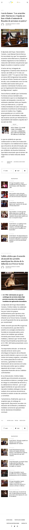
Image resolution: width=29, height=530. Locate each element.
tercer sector (22, 420)
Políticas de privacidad (13, 523)
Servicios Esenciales (6, 253)
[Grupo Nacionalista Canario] (14, 2)
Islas (2, 10)
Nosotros (11, 209)
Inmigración (9, 161)
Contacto (24, 523)
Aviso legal (9, 520)
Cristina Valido (10, 420)
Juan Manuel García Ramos (19, 161)
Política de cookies (20, 520)
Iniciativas (11, 459)
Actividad (13, 125)
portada (16, 420)
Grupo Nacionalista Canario (13, 23)
